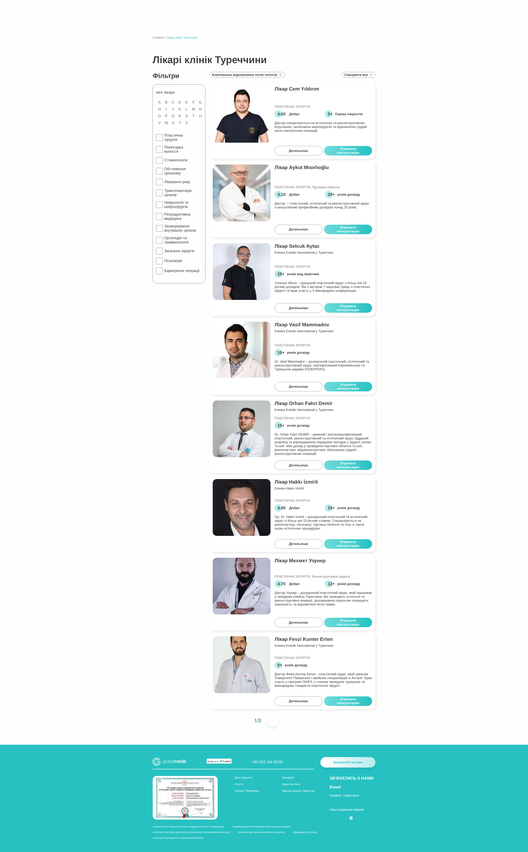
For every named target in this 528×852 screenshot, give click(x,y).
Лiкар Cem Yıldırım (297, 89)
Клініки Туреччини (247, 790)
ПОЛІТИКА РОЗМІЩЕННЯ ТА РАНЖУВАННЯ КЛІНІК (178, 838)
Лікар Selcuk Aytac (297, 246)
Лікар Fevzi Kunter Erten (304, 639)
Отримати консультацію (348, 150)
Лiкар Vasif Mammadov (302, 324)
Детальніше (298, 151)
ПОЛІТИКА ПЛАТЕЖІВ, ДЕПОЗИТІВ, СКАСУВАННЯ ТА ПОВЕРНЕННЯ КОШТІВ (191, 832)
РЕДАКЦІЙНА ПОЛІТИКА (305, 832)
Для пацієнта (243, 777)
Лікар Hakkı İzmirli (296, 482)
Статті (239, 784)
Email (335, 787)
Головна (158, 37)
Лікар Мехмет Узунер (300, 560)
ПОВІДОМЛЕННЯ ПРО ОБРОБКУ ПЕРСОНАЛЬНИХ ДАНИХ (261, 827)
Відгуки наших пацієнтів (298, 790)
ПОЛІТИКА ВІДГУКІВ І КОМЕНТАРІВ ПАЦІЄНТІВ (261, 832)
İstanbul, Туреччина (344, 795)
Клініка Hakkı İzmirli (289, 488)
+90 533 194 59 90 (267, 762)
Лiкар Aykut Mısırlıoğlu (302, 167)
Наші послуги (291, 784)
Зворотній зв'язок (348, 762)
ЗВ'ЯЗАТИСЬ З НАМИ (352, 778)
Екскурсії (288, 777)
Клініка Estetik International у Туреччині (304, 252)
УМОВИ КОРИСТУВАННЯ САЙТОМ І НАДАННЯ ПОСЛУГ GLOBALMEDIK (188, 827)
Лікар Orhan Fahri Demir (303, 403)
